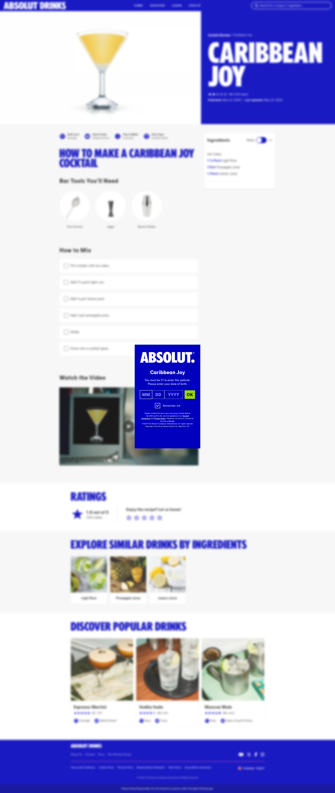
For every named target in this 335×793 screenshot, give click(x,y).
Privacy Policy (160, 419)
